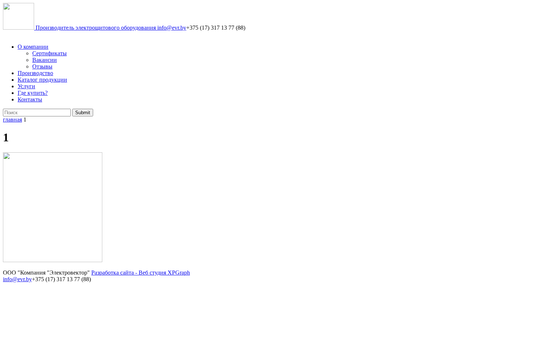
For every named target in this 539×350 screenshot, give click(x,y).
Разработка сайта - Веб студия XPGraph (140, 272)
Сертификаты (49, 53)
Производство (35, 73)
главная (12, 119)
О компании (33, 47)
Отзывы (42, 66)
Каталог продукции (42, 80)
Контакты (30, 99)
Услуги (26, 86)
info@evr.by (171, 28)
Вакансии (44, 60)
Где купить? (33, 93)
